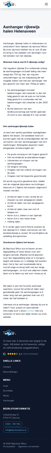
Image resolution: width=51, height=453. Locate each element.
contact (30, 310)
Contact (7, 367)
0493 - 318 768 (12, 424)
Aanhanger (8, 400)
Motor (6, 395)
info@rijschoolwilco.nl (15, 430)
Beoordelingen (10, 371)
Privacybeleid (9, 446)
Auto (5, 386)
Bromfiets (8, 390)
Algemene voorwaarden (28, 446)
